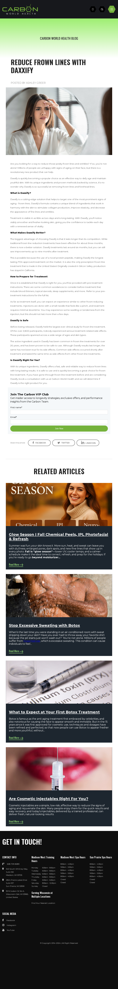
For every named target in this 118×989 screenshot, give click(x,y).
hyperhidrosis (32, 640)
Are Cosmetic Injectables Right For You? (48, 798)
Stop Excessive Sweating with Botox (44, 625)
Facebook (10, 920)
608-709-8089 (13, 864)
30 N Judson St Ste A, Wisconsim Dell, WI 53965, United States (17, 894)
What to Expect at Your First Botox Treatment (54, 712)
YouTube (10, 930)
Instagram (11, 925)
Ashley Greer (36, 82)
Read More (14, 564)
